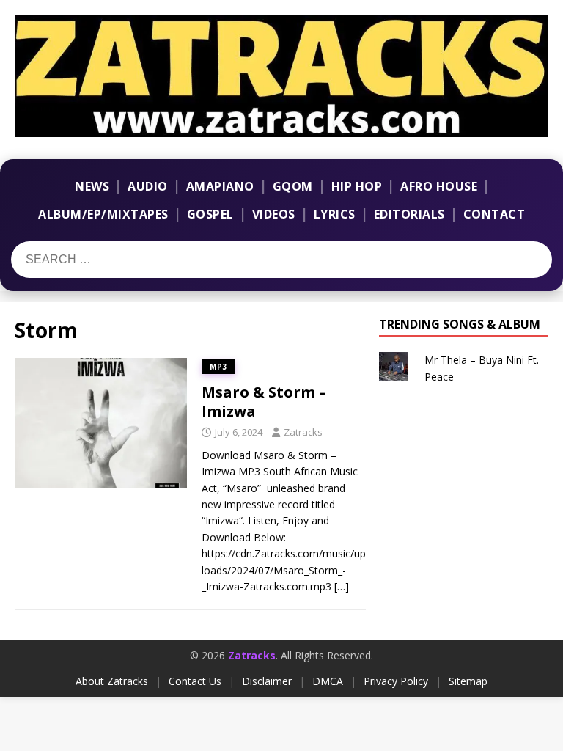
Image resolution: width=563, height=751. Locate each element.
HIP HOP (357, 186)
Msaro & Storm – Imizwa (264, 401)
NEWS (92, 186)
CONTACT (494, 214)
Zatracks (303, 432)
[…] (341, 586)
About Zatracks (112, 681)
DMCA (327, 681)
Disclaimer (267, 681)
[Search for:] (101, 259)
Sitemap (468, 681)
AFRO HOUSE (438, 186)
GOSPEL (210, 214)
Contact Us (195, 681)
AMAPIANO (220, 186)
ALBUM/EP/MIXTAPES (103, 214)
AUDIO (148, 186)
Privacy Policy (396, 681)
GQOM (293, 186)
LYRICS (335, 214)
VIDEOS (273, 214)
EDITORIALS (409, 214)
